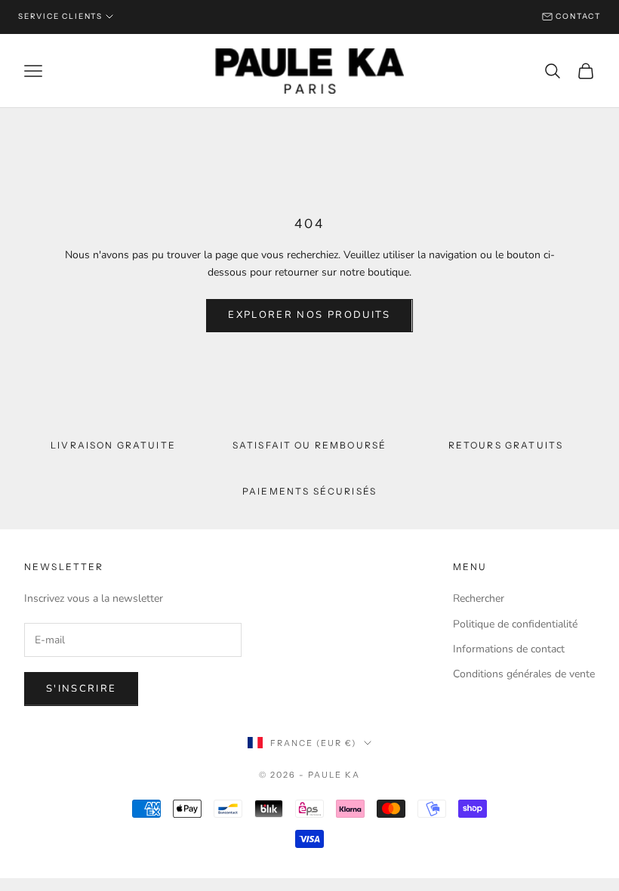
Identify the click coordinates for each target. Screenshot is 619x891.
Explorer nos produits (309, 315)
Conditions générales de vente (524, 674)
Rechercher (478, 598)
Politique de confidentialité (515, 624)
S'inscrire (81, 688)
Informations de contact (509, 649)
